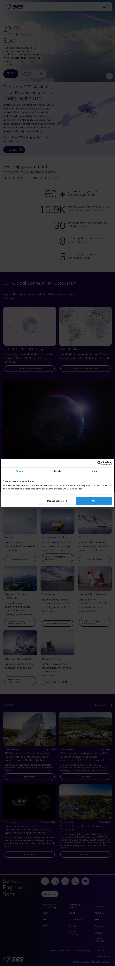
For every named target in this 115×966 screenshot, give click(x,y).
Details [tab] (57, 471)
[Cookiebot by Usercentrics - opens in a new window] (99, 463)
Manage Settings (55, 501)
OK (94, 501)
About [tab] (95, 471)
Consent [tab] (20, 471)
